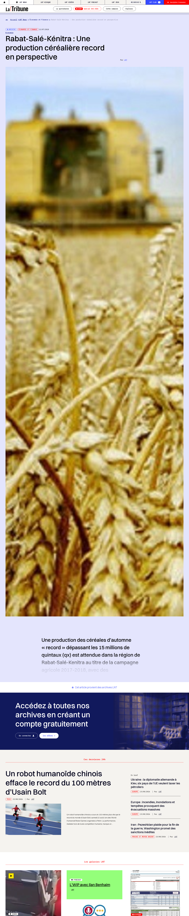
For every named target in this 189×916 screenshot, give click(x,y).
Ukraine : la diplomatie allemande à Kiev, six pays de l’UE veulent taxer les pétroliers (155, 783)
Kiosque (137, 915)
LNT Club (152, 2)
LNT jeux (115, 2)
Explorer (129, 9)
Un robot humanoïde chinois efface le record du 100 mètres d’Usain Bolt (58, 782)
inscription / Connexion (178, 2)
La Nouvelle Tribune (17, 8)
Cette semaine (112, 9)
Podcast (77, 880)
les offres (48, 735)
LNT (125, 60)
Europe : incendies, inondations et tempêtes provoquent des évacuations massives (153, 805)
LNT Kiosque (46, 2)
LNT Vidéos (69, 2)
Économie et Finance (39, 20)
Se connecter (25, 735)
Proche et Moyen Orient (143, 837)
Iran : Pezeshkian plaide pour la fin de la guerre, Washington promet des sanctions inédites (155, 828)
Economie (9, 33)
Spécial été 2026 (88, 9)
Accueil (13, 20)
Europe (135, 792)
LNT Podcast (93, 2)
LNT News (23, 2)
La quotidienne (62, 9)
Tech (9, 799)
